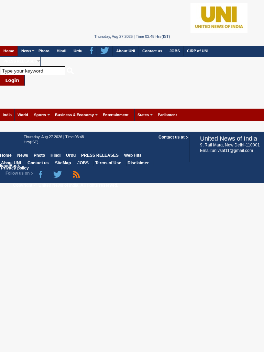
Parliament (167, 115)
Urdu (78, 51)
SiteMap (63, 163)
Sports (40, 115)
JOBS (174, 51)
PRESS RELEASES (20, 61)
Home (8, 51)
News (26, 51)
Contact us (152, 51)
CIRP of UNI (197, 51)
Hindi (61, 51)
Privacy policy (15, 168)
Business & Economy (74, 115)
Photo (44, 51)
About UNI (125, 51)
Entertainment (116, 115)
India (7, 115)
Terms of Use (108, 163)
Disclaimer (138, 163)
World (23, 115)
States (143, 115)
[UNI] (132, 17)
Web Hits (133, 155)
